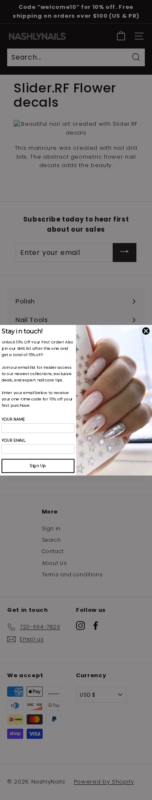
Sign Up (38, 465)
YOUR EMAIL (14, 440)
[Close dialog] (146, 331)
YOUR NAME (13, 419)
